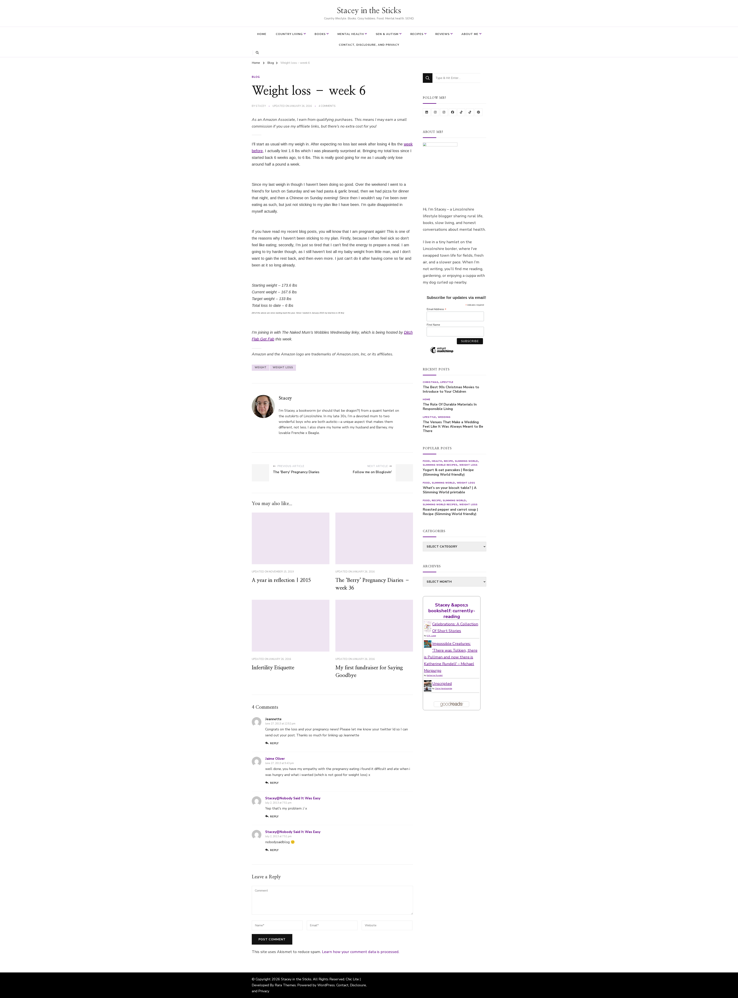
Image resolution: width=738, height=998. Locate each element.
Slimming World (466, 461)
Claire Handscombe (443, 688)
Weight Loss (468, 464)
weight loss (283, 367)
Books (320, 34)
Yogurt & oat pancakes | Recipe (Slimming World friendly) (448, 472)
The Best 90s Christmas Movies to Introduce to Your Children (451, 389)
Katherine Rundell (435, 675)
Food (426, 461)
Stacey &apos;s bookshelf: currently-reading (451, 611)
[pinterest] (478, 112)
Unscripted (442, 683)
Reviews (442, 34)
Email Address (436, 309)
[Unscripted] (427, 683)
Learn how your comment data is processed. (360, 951)
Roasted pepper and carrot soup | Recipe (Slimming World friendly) (450, 511)
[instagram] (435, 112)
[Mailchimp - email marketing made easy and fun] (442, 352)
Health (437, 461)
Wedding (444, 417)
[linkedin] (426, 112)
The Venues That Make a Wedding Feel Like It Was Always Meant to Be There (453, 426)
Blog (256, 77)
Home (261, 34)
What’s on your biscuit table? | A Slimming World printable (449, 490)
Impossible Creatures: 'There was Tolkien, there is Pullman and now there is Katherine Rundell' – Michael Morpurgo (450, 657)
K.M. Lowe (431, 635)
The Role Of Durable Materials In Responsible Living (450, 406)
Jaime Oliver (275, 758)
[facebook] (452, 112)
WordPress (326, 985)
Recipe (448, 461)
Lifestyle (446, 382)
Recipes (416, 34)
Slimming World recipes (440, 464)
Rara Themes (285, 985)
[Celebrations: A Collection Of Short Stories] (427, 624)
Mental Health (350, 34)
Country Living (289, 34)
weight (261, 367)
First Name (433, 324)
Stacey (261, 106)
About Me (469, 34)
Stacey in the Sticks (369, 11)
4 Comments (327, 106)
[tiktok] (461, 112)
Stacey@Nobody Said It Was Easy (292, 798)
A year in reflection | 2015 (281, 580)
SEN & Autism (387, 34)
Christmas (430, 382)
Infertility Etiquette (273, 667)
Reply (274, 743)
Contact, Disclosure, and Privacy (369, 45)
